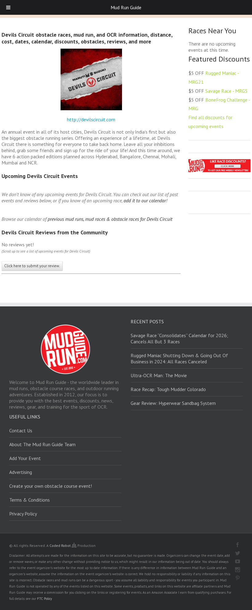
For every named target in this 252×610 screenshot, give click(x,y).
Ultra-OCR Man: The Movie (159, 375)
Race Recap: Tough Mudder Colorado (168, 389)
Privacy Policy (23, 514)
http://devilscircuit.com (91, 119)
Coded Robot (60, 545)
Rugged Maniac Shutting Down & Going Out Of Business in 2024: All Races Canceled (179, 358)
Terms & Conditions (29, 500)
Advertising (20, 472)
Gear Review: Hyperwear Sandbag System (173, 403)
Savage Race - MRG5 (226, 91)
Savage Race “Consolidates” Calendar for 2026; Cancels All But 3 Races (179, 338)
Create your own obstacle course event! (50, 486)
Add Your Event (25, 458)
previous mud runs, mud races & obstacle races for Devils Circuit (110, 219)
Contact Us (20, 430)
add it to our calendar (145, 200)
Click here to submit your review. (32, 266)
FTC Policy (44, 598)
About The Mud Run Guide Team (42, 444)
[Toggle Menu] (8, 7)
